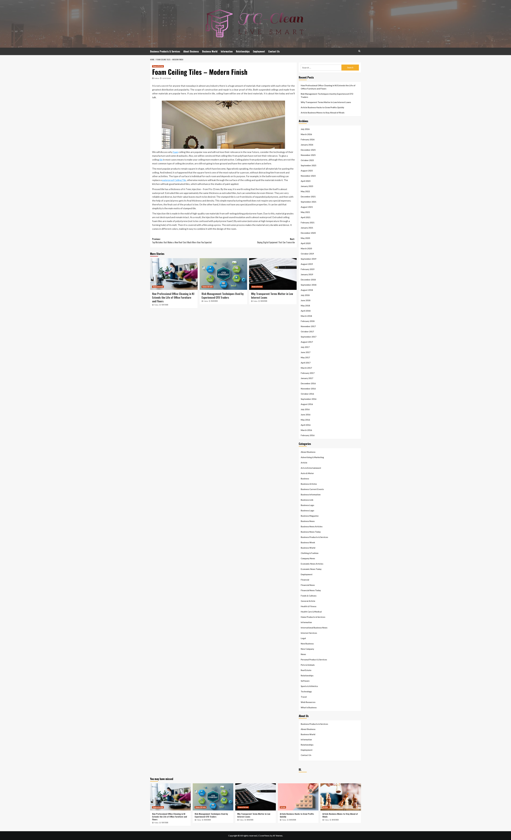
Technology (306, 691)
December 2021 (308, 196)
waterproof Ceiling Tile (174, 180)
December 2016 (308, 383)
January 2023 (307, 186)
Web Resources (308, 702)
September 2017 (308, 336)
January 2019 (307, 274)
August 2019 (307, 264)
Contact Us (274, 51)
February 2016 (307, 435)
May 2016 (305, 420)
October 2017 (307, 331)
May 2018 (305, 305)
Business (305, 478)
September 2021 (308, 202)
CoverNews (264, 835)
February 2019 (307, 269)
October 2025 (307, 160)
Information (227, 51)
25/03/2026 (214, 301)
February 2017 (307, 373)
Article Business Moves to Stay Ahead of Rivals (322, 112)
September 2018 (308, 285)
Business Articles (309, 484)
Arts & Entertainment (311, 468)
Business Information (311, 494)
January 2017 (307, 378)
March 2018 (306, 316)
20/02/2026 (292, 820)
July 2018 (305, 295)
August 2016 (307, 404)
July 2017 (305, 347)
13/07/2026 (164, 305)
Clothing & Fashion (309, 553)
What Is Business (309, 707)
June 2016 (305, 414)
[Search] (359, 51)
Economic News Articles (312, 564)
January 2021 (307, 228)
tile (161, 159)
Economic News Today (311, 569)
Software (305, 681)
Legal (303, 638)
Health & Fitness (308, 606)
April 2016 (305, 425)
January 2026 (307, 144)
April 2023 (305, 181)
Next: (276, 240)
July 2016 (305, 409)
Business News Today (311, 532)
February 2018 (307, 321)
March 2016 (306, 430)
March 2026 (306, 134)
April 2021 (305, 217)
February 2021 (307, 222)
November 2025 (308, 155)
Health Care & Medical (311, 611)
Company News (308, 558)
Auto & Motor (307, 473)
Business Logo (307, 505)
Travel (304, 697)
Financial (305, 579)
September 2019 (308, 259)
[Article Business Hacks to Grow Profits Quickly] (298, 796)
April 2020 (305, 243)
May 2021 (305, 212)
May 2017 (305, 357)
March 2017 (306, 368)
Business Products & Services (165, 51)
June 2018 (305, 300)
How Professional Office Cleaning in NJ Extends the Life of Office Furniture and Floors (173, 297)
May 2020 (305, 238)
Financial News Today (311, 590)
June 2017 (305, 352)
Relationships (243, 51)
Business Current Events (312, 489)
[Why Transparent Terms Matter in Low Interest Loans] (273, 274)
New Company (307, 649)
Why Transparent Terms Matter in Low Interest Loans (272, 295)
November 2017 (308, 326)
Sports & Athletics (309, 686)
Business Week (308, 542)
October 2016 (307, 394)
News (303, 654)
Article (304, 462)
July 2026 (305, 129)
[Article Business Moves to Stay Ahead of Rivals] (340, 796)
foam (175, 152)
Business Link (307, 500)
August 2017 (307, 342)
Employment (259, 51)
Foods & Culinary (308, 595)
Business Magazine (310, 516)
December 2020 (308, 233)
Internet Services (309, 633)
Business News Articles (311, 526)
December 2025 (308, 150)
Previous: (182, 240)
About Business (191, 51)
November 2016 (308, 388)
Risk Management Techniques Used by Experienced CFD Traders (223, 295)
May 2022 (305, 191)
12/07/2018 (166, 78)
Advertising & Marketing (312, 457)
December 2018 (308, 279)
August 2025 (307, 170)
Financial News (308, 585)
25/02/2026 (263, 301)
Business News (308, 521)
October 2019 (307, 253)
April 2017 (305, 362)
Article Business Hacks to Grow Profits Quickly (322, 107)
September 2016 (308, 399)
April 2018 (305, 311)
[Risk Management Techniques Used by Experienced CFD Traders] (223, 274)
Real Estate (306, 670)
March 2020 (306, 248)
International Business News (314, 627)
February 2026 (307, 139)
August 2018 (307, 290)
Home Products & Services (313, 617)
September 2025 (308, 165)
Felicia (156, 78)
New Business (307, 643)
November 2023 (308, 176)
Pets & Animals (308, 665)
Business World (209, 51)
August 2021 (307, 207)
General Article (158, 66)
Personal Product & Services (314, 659)
